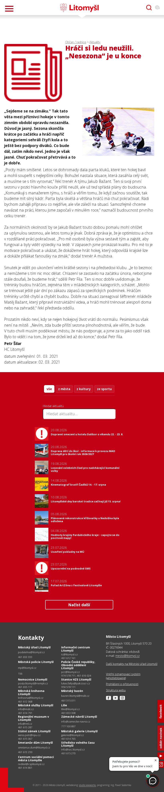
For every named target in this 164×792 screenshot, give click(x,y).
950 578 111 (68, 687)
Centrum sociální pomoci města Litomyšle (36, 758)
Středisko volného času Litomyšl (78, 744)
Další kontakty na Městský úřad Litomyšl (131, 664)
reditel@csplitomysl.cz (31, 764)
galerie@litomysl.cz (72, 735)
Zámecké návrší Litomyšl (79, 716)
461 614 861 (25, 767)
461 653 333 (25, 657)
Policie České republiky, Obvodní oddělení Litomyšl (78, 665)
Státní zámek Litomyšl (34, 731)
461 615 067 (25, 738)
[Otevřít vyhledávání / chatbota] (149, 7)
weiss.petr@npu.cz (29, 735)
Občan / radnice (75, 42)
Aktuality (94, 42)
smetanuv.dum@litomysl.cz (34, 747)
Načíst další (79, 604)
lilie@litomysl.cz (70, 709)
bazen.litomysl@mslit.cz (75, 695)
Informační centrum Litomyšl (75, 648)
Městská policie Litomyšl (36, 662)
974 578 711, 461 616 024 (76, 675)
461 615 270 (68, 753)
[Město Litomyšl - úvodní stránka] (79, 7)
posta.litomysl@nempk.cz (33, 683)
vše (49, 389)
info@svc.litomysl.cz (73, 749)
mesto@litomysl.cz (127, 656)
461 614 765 (68, 738)
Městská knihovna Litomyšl (31, 692)
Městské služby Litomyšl (35, 705)
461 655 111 (25, 687)
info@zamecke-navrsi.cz (75, 721)
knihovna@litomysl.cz (30, 697)
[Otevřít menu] (9, 9)
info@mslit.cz (26, 709)
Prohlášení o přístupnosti (122, 684)
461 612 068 (25, 701)
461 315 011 (68, 700)
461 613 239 (25, 752)
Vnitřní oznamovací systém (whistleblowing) (123, 676)
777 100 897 (68, 726)
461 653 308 (68, 713)
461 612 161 (68, 658)
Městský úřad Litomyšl (34, 647)
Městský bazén (72, 691)
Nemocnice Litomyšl (32, 679)
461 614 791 (25, 713)
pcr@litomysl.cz (70, 672)
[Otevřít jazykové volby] (157, 7)
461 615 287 (25, 727)
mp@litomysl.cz (27, 667)
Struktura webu (116, 690)
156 (20, 673)
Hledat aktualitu (53, 406)
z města (64, 389)
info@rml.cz (25, 723)
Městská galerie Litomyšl (79, 731)
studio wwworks (87, 785)
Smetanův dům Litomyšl (35, 742)
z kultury (84, 389)
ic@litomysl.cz (69, 654)
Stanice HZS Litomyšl (76, 679)
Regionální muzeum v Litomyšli (33, 718)
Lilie (64, 705)
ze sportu (104, 389)
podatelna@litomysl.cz (31, 652)
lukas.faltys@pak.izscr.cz (75, 683)
